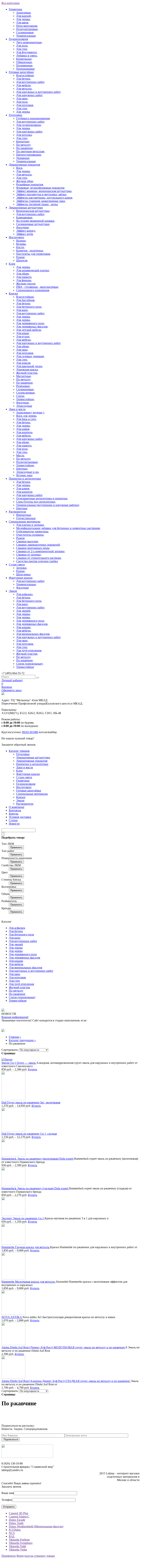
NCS (12, 1533)
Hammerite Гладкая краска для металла (25, 1247)
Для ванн (14, 937)
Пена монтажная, (27, 25)
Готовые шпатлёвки (21, 72)
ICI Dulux (15, 1529)
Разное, (20, 257)
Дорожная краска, (27, 369)
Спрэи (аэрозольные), (29, 663)
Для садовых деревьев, (30, 356)
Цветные (21, 508)
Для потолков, (25, 105)
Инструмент (16, 237)
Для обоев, (23, 273)
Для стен (14, 980)
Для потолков (17, 977)
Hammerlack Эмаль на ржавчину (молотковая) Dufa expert (37, 1158)
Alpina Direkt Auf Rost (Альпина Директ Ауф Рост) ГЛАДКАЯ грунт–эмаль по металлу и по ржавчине (66, 1381)
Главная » (15, 1036)
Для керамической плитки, (33, 270)
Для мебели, (23, 85)
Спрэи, (20, 396)
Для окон (14, 974)
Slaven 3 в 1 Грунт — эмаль (18, 1062)
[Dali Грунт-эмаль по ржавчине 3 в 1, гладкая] (13, 1130)
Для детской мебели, (29, 329)
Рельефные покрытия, (30, 184)
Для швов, (22, 22)
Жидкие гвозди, (26, 283)
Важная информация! (14, 1017)
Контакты (15, 810)
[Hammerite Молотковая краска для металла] (13, 1278)
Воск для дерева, (26, 415)
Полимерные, (24, 65)
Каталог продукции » (22, 1040)
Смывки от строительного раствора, (39, 557)
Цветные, (22, 468)
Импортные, (24, 514)
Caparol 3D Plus (18, 1513)
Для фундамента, (26, 52)
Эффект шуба (24, 234)
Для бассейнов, (25, 300)
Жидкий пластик (19, 987)
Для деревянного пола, (30, 323)
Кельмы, (21, 243)
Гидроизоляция (18, 39)
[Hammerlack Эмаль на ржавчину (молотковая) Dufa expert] (13, 1155)
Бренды (13, 813)
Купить (32, 1069)
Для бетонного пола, (29, 306)
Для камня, (23, 429)
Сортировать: (9, 1049)
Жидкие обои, (25, 181)
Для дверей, (23, 610)
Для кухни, (23, 336)
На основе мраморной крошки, (35, 220)
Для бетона (16, 931)
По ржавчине (17, 994)
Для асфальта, (24, 594)
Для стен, (22, 48)
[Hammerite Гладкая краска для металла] (13, 1243)
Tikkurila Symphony (21, 1542)
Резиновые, (23, 386)
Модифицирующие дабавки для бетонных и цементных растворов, (58, 528)
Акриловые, (23, 12)
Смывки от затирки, (28, 554)
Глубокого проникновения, (33, 118)
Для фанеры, (24, 280)
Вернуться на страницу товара (36, 1555)
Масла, (20, 455)
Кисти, (20, 247)
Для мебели (16, 964)
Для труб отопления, (29, 650)
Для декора (16, 947)
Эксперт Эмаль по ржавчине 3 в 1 (23, 1218)
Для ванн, (22, 310)
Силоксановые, (25, 392)
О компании (16, 807)
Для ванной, (24, 15)
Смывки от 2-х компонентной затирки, (40, 551)
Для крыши (16, 960)
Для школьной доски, (29, 366)
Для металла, (24, 88)
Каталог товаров (19, 750)
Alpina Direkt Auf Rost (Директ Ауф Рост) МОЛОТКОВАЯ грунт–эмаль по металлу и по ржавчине (63, 1347)
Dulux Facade (17, 1519)
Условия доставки (20, 817)
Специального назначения (32, 290)
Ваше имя (7, 1493)
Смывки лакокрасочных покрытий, (38, 544)
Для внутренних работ (23, 941)
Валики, (21, 240)
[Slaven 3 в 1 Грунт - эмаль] (6, 1059)
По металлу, (23, 144)
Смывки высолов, (27, 541)
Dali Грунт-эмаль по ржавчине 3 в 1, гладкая (29, 1133)
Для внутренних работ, (30, 82)
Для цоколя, (23, 362)
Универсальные (26, 35)
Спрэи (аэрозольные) (22, 997)
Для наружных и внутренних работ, (38, 91)
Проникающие (25, 68)
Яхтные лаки (24, 475)
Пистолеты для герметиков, (33, 253)
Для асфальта (17, 927)
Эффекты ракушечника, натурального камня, (44, 197)
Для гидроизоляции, (29, 125)
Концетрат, (23, 141)
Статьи (13, 820)
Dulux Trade (16, 1523)
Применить (16, 847)
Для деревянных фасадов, (32, 326)
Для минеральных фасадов (25, 967)
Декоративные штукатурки (26, 207)
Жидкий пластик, (27, 372)
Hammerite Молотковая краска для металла (28, 1281)
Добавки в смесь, (27, 55)
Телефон (6, 1499)
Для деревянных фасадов (24, 957)
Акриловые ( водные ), (30, 412)
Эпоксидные (24, 405)
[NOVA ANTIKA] (13, 1313)
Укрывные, (23, 158)
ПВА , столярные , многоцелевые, (37, 286)
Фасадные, (23, 227)
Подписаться (11, 1439)
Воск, (19, 167)
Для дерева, (23, 19)
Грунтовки (15, 115)
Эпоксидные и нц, (27, 472)
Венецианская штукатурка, (33, 210)
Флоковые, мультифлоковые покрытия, (40, 187)
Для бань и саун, (26, 419)
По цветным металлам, (30, 151)
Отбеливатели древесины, (32, 531)
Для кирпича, (24, 432)
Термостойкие (25, 667)
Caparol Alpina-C (19, 1516)
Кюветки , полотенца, (30, 250)
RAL (12, 1536)
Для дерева (23, 111)
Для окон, (22, 98)
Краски (13, 293)
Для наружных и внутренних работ (31, 970)
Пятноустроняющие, (29, 154)
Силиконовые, (25, 32)
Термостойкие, (25, 399)
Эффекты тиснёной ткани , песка (37, 204)
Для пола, (22, 45)
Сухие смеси (17, 564)
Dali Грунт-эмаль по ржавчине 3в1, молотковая (30, 1102)
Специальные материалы (24, 521)
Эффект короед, (26, 230)
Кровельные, (24, 58)
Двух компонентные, (29, 42)
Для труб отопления (21, 984)
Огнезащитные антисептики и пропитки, (42, 498)
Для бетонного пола (21, 934)
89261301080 (30, 732)
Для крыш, (23, 333)
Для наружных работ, (29, 95)
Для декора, (23, 316)
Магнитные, (24, 376)
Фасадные (22, 587)
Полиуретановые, (27, 29)
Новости (14, 823)
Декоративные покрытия (24, 164)
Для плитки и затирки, (30, 524)
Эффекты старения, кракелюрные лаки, (41, 201)
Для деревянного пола (23, 954)
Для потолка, (24, 134)
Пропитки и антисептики (25, 478)
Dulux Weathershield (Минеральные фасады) (36, 1526)
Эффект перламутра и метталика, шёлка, (41, 194)
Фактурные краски (20, 577)
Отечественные (26, 518)
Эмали (13, 590)
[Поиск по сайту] (37, 677)
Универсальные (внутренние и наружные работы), (48, 505)
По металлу (16, 990)
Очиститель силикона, (30, 534)
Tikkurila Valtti (17, 1546)
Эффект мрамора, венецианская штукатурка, (44, 191)
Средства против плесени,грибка (37, 561)
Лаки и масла (17, 409)
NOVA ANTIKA (11, 1317)
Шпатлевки (23, 574)
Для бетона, (23, 78)
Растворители (17, 511)
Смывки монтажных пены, (33, 548)
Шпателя (21, 260)
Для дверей (16, 944)
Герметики (15, 9)
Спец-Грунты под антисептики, (36, 501)
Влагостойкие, (25, 75)
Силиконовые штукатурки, (33, 224)
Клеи (12, 263)
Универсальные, (26, 584)
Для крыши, (23, 627)
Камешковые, (24, 217)
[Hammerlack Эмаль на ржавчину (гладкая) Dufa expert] (13, 1185)
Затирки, (21, 567)
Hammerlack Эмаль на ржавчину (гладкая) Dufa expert (35, 1188)
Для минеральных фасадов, (33, 633)
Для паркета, (24, 277)
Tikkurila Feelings (19, 1539)
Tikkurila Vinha (18, 1549)
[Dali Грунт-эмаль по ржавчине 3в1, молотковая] (13, 1099)
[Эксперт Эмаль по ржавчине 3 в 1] (13, 1215)
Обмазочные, (24, 62)
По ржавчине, (24, 148)
